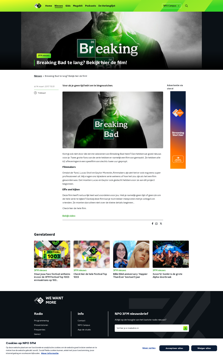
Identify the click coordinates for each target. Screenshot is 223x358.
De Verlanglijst (106, 6)
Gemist (37, 334)
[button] (186, 5)
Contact (81, 321)
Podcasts (90, 6)
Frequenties (39, 330)
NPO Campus (170, 6)
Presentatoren (41, 325)
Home (48, 6)
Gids (67, 6)
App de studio (84, 330)
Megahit (78, 6)
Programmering (41, 321)
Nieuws (59, 6)
